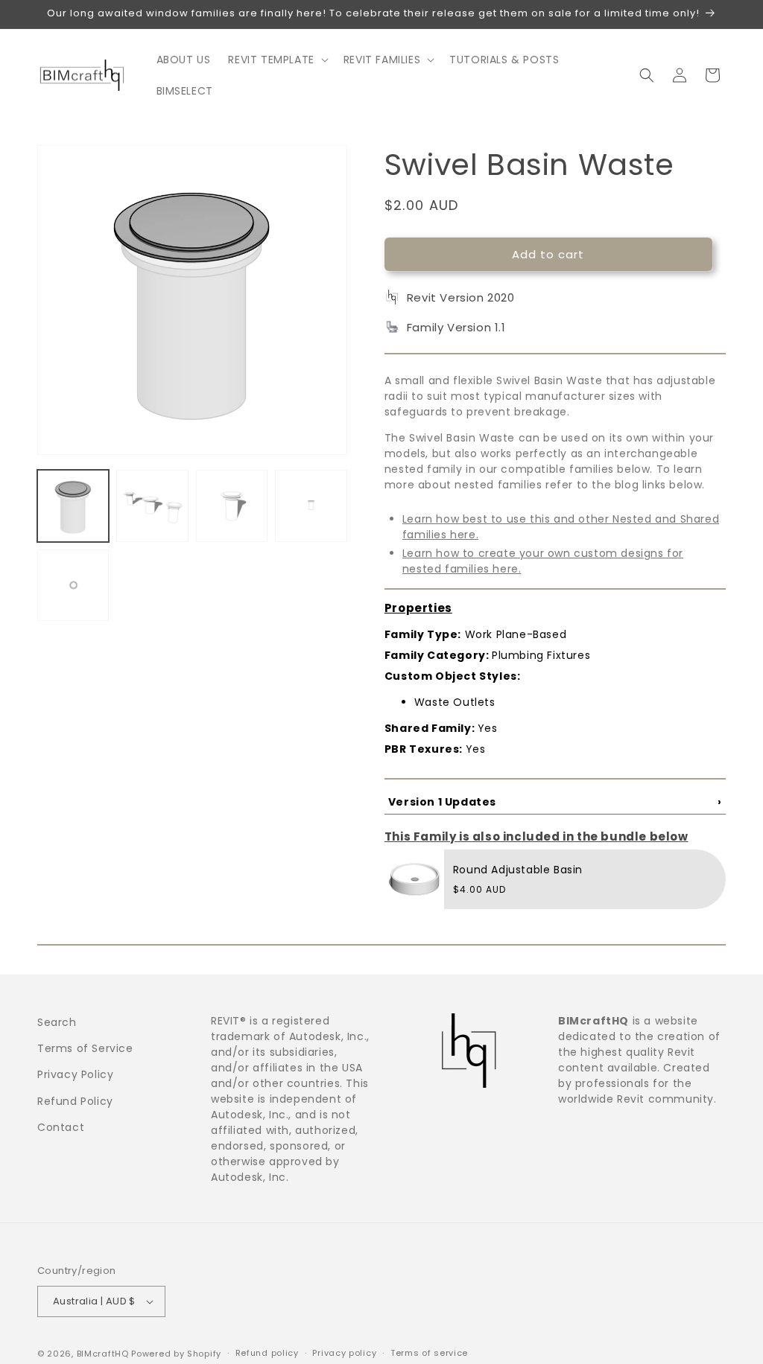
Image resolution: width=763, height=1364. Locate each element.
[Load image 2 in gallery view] (152, 505)
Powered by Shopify (176, 1354)
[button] (276, 59)
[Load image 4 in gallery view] (310, 505)
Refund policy (267, 1353)
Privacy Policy (75, 1074)
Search (57, 1022)
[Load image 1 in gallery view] (73, 505)
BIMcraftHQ (103, 1354)
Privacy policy (344, 1353)
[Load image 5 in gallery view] (73, 585)
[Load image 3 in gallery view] (231, 505)
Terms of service (429, 1353)
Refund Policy (75, 1101)
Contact (60, 1127)
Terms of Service (85, 1048)
